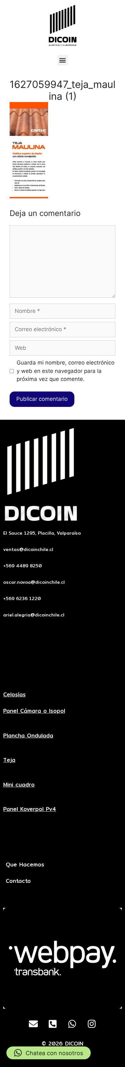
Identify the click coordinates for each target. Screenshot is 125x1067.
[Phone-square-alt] (53, 1024)
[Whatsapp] (72, 1024)
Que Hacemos (25, 864)
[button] (62, 60)
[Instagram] (92, 1024)
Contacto (18, 880)
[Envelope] (33, 1024)
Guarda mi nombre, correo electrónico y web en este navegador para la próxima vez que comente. (65, 370)
